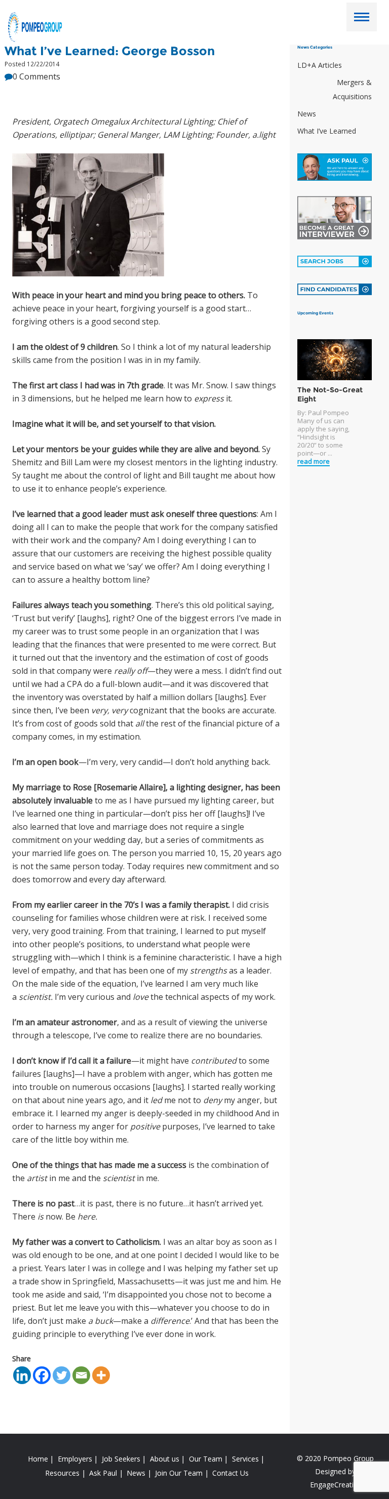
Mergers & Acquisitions (352, 89)
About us (164, 1459)
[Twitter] (61, 1375)
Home (38, 1459)
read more (313, 461)
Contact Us (230, 1473)
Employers (75, 1459)
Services (245, 1459)
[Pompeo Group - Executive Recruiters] (36, 26)
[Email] (81, 1375)
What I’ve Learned (326, 131)
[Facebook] (42, 1375)
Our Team (205, 1459)
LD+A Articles (319, 65)
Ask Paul (103, 1473)
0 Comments (36, 76)
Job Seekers (121, 1459)
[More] (101, 1375)
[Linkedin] (22, 1375)
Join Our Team (179, 1473)
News (306, 113)
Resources (62, 1473)
